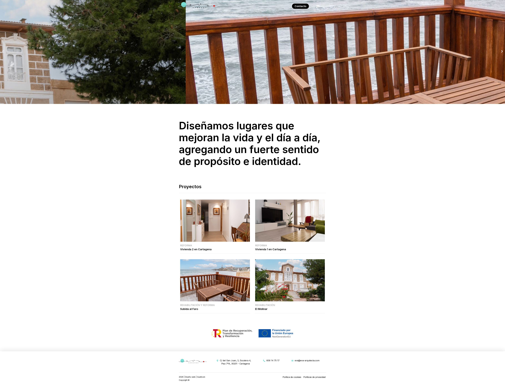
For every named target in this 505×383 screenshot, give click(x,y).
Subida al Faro (189, 309)
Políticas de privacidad (314, 377)
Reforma (186, 245)
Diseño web (190, 377)
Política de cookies (292, 377)
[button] (300, 6)
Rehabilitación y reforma (197, 305)
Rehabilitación (265, 305)
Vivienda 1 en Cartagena (270, 249)
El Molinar (261, 309)
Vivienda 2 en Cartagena (196, 249)
